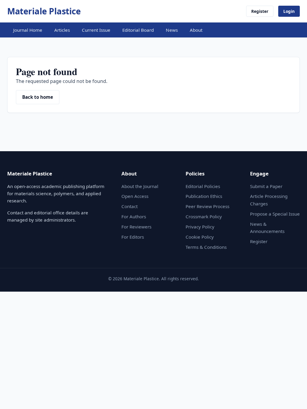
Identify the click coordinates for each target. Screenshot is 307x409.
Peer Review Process (207, 206)
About (196, 30)
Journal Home (27, 30)
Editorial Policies (203, 186)
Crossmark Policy (204, 216)
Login (289, 11)
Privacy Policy (200, 227)
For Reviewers (136, 227)
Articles (62, 30)
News (172, 30)
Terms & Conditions (206, 247)
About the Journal (139, 186)
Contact (129, 206)
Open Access (134, 196)
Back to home (37, 97)
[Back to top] (293, 397)
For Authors (133, 216)
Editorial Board (138, 30)
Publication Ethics (204, 196)
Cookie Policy (200, 237)
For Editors (132, 237)
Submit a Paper (266, 186)
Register (259, 11)
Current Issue (96, 30)
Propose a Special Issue (275, 214)
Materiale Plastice (44, 11)
